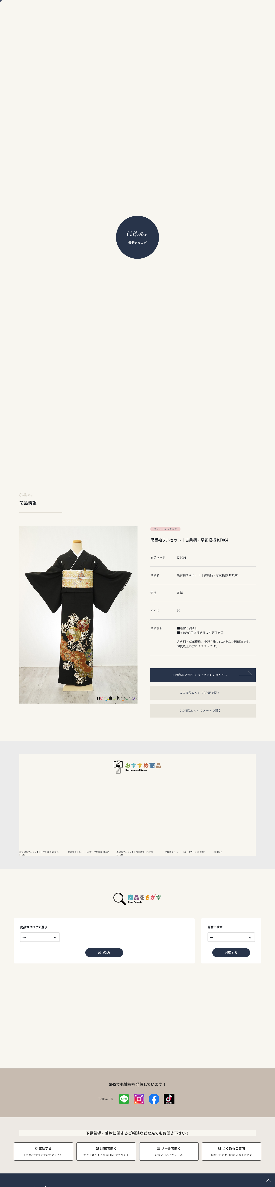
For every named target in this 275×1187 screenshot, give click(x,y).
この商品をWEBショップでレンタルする (200, 674)
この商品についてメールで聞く (200, 710)
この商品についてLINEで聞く (200, 692)
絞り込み (104, 952)
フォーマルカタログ (165, 529)
